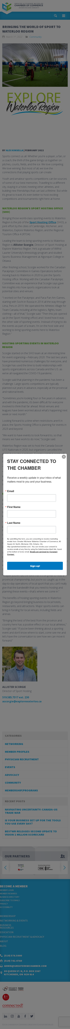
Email (10, 491)
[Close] (64, 457)
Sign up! (35, 565)
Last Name (13, 522)
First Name (14, 507)
